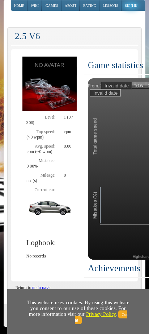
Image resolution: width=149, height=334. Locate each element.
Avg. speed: (45, 146)
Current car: (44, 189)
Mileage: (48, 175)
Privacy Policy (101, 314)
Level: (50, 117)
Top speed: (45, 131)
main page (41, 287)
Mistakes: (47, 160)
